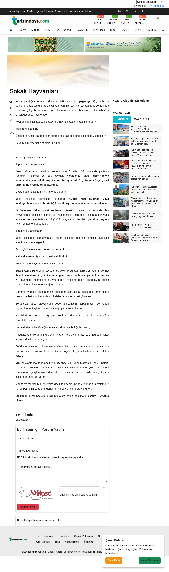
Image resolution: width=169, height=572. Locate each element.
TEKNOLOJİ (99, 30)
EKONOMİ (152, 30)
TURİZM (21, 30)
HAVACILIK (82, 30)
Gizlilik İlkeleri (61, 11)
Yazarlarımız (76, 11)
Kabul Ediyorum (150, 560)
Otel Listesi (43, 541)
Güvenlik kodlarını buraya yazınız (78, 494)
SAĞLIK (125, 30)
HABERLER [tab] (122, 119)
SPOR (113, 30)
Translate (158, 5)
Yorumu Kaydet (27, 506)
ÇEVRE (138, 30)
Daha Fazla (114, 560)
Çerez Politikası (45, 11)
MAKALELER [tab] (141, 119)
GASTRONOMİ (63, 30)
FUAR (48, 30)
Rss (57, 541)
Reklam (31, 11)
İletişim (88, 11)
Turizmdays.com (17, 11)
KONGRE (35, 30)
